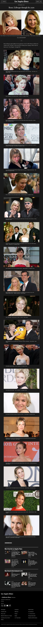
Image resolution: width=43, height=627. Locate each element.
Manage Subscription (32, 615)
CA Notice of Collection (22, 624)
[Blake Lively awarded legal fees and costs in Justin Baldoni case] (24, 583)
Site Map (2, 601)
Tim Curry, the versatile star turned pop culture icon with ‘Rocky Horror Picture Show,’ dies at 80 (15, 584)
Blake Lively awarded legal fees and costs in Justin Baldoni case (32, 584)
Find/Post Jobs (3, 611)
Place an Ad (3, 613)
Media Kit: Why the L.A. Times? (6, 615)
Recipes (16, 613)
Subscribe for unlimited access (5, 599)
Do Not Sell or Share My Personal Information (31, 624)
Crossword (16, 609)
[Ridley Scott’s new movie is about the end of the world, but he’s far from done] (24, 574)
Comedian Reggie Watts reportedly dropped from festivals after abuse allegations (15, 554)
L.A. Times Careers (31, 613)
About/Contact (30, 609)
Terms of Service (13, 624)
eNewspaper (3, 609)
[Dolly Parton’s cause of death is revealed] (7, 574)
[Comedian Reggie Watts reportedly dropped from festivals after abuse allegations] (7, 552)
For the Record (30, 611)
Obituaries (16, 611)
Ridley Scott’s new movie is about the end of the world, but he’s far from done (32, 576)
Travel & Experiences (14, 559)
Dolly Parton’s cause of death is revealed (15, 575)
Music (29, 559)
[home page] (21, 1)
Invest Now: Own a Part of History (5, 619)
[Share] (21, 40)
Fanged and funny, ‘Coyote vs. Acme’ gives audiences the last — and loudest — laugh (32, 554)
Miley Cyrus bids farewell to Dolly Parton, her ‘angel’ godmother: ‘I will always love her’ (32, 562)
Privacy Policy (17, 624)
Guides (16, 615)
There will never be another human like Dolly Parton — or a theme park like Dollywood (15, 563)
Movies (12, 581)
